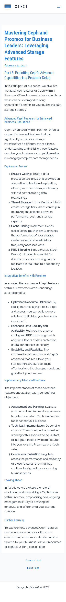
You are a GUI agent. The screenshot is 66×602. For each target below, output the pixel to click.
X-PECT (21, 6)
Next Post (33, 568)
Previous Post (33, 560)
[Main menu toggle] (59, 7)
